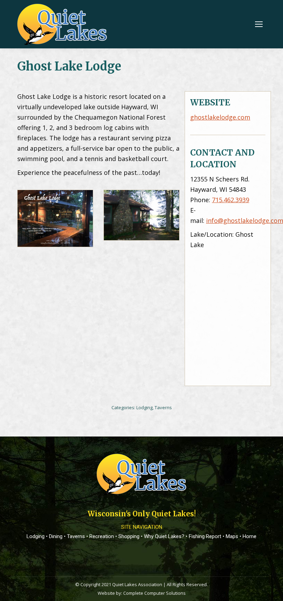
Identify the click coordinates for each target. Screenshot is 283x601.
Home (249, 536)
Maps (232, 536)
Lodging (144, 407)
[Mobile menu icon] (259, 24)
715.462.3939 (230, 200)
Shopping (128, 536)
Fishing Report (205, 536)
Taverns (163, 407)
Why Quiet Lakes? (164, 536)
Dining (55, 536)
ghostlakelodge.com (220, 117)
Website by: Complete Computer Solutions (142, 593)
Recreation (101, 536)
